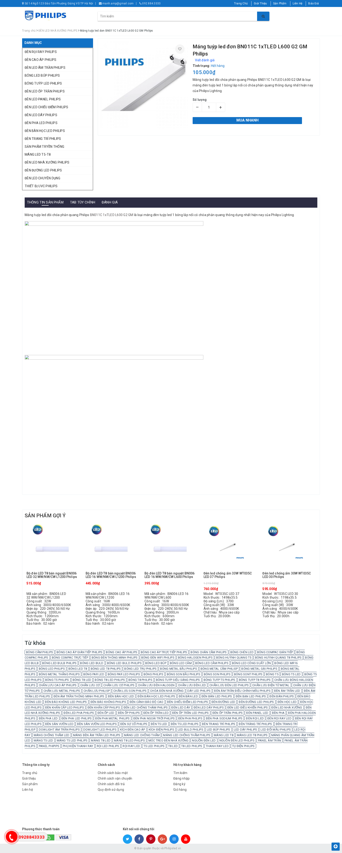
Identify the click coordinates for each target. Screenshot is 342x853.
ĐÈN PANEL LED (257, 713)
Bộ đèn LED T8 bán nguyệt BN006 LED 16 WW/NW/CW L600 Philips (169, 575)
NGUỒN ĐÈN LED (204, 740)
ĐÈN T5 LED (159, 724)
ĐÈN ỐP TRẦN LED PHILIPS (190, 713)
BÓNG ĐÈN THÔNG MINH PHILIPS (115, 657)
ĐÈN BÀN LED (188, 696)
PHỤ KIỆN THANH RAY (78, 746)
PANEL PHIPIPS (49, 746)
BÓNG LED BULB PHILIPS (59, 663)
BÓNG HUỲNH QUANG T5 (233, 657)
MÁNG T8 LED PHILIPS (129, 740)
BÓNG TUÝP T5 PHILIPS (219, 680)
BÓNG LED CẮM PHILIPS (211, 663)
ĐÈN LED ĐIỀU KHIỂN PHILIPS (247, 707)
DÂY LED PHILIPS (199, 690)
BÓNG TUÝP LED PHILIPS (43, 83)
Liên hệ (27, 789)
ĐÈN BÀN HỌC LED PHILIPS (45, 131)
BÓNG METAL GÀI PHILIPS (259, 668)
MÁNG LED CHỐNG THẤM (142, 735)
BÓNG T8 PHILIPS (140, 680)
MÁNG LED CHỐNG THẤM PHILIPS (186, 735)
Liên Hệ (297, 3)
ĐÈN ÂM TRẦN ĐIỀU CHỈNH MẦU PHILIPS (242, 690)
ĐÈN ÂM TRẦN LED (287, 690)
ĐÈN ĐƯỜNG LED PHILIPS (43, 170)
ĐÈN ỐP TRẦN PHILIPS (227, 713)
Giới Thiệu (260, 3)
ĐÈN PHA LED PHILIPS (41, 123)
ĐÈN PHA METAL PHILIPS (112, 718)
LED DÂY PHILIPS (245, 729)
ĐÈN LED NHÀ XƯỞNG (286, 707)
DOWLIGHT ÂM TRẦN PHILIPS (59, 729)
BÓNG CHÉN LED (242, 652)
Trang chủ (29, 773)
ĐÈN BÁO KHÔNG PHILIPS (108, 702)
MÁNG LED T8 (223, 735)
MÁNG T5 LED (43, 740)
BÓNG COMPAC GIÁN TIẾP (275, 652)
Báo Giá (313, 3)
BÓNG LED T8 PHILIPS (106, 668)
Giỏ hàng (180, 789)
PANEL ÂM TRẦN (269, 740)
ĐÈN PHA (278, 713)
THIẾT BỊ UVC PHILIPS (41, 186)
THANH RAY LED (217, 746)
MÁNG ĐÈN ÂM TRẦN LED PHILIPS (97, 735)
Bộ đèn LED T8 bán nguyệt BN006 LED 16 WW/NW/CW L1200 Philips (111, 575)
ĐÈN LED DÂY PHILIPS (41, 115)
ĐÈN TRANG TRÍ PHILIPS (43, 139)
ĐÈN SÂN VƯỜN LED (59, 724)
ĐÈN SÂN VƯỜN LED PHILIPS (97, 724)
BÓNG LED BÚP (155, 663)
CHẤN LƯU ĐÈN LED (192, 685)
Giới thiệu (29, 778)
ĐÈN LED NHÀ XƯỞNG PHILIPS (47, 162)
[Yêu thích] (179, 49)
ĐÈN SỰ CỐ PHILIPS (133, 724)
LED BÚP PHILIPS (218, 729)
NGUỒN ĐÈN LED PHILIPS (237, 740)
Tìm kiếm (180, 773)
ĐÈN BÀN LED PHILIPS (216, 696)
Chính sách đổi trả (111, 784)
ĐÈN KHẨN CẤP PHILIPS (103, 707)
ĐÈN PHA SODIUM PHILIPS (224, 718)
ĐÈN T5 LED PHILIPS (185, 724)
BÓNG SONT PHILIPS (248, 674)
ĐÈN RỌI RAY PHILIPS (41, 52)
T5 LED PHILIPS (154, 746)
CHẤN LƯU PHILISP (97, 690)
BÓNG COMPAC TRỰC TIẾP (70, 657)
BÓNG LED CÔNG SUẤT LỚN (251, 663)
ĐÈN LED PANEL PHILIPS (43, 99)
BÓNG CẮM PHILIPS (39, 652)
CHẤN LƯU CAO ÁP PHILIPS (58, 685)
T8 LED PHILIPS (191, 746)
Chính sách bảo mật (113, 773)
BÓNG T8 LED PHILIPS (110, 680)
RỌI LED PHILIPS (108, 746)
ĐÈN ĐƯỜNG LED (223, 702)
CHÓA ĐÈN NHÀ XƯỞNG (167, 690)
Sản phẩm (30, 784)
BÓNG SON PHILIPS (217, 674)
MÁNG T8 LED (101, 740)
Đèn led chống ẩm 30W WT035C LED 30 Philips (286, 575)
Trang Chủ (241, 3)
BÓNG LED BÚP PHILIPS (42, 75)
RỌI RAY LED (131, 746)
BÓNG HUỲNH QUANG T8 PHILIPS (278, 657)
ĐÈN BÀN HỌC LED (121, 696)
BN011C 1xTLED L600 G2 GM (111, 215)
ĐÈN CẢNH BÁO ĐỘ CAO (147, 702)
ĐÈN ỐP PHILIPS (129, 713)
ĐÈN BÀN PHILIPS (281, 696)
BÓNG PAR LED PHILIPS (124, 674)
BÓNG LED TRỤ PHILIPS (140, 668)
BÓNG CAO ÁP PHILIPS (121, 652)
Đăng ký (179, 784)
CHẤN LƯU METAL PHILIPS (62, 690)
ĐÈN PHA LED (48, 718)
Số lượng (200, 100)
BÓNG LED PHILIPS (52, 668)
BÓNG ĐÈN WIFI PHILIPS (157, 657)
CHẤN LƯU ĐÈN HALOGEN (156, 685)
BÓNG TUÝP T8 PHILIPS (255, 680)
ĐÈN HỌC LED (287, 702)
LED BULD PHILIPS (190, 729)
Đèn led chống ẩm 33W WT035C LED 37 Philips (228, 575)
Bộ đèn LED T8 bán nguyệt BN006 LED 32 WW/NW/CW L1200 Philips (52, 575)
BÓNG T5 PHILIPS (57, 680)
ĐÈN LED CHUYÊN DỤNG (42, 178)
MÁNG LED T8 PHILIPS (252, 735)
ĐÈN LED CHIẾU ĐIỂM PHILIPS (46, 107)
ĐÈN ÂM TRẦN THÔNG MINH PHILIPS (79, 696)
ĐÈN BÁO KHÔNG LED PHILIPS (66, 702)
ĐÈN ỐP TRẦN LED (156, 713)
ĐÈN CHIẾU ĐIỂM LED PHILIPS (187, 702)
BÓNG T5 (272, 674)
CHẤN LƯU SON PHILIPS (130, 690)
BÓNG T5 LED (291, 674)
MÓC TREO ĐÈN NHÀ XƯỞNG (168, 740)
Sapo (204, 848)
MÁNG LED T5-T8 (38, 154)
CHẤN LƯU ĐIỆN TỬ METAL (271, 685)
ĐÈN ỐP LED (105, 713)
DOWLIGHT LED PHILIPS (100, 729)
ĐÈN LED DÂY (180, 707)
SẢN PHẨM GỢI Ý (45, 515)
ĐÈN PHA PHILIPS (190, 718)
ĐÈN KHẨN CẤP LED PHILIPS (64, 707)
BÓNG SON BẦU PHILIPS (183, 674)
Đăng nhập (181, 778)
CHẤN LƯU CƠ (90, 685)
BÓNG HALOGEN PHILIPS (195, 657)
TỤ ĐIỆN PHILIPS (243, 746)
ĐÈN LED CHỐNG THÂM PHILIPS (146, 707)
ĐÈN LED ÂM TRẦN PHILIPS (45, 67)
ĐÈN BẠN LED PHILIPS (251, 696)
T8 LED (173, 746)
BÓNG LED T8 (77, 668)
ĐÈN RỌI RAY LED (279, 718)
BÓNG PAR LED (93, 674)
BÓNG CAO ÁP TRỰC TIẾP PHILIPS (164, 652)
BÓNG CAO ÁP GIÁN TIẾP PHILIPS (79, 652)
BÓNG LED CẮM (181, 663)
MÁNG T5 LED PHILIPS (72, 740)
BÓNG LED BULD (91, 663)
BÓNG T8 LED (82, 680)
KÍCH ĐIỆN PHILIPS (161, 729)
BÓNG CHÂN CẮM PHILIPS (209, 652)
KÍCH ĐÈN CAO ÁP (132, 729)
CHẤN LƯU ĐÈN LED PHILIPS (229, 685)
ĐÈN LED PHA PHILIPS (79, 713)
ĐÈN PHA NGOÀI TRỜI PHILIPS (154, 718)
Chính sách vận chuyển (115, 778)
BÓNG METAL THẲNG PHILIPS (59, 674)
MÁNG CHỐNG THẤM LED (52, 735)
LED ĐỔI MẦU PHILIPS (276, 729)
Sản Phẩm (280, 3)
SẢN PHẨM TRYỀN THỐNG (44, 146)
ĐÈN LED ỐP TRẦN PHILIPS (45, 91)
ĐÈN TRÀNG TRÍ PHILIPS (255, 724)
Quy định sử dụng (111, 789)
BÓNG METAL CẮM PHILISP (219, 668)
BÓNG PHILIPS (153, 674)
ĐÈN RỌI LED (255, 718)
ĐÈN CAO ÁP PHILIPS (41, 60)
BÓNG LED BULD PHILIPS (124, 663)
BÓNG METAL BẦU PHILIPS (178, 668)
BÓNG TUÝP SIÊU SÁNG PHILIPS (178, 680)
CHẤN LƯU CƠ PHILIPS (118, 685)
